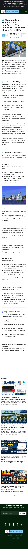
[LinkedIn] (14, 524)
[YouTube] (18, 524)
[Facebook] (10, 524)
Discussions (18, 535)
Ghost (15, 538)
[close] (26, 5)
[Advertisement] (14, 28)
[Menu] (26, 11)
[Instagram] (22, 524)
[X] (5, 524)
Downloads (7, 535)
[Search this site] (24, 11)
